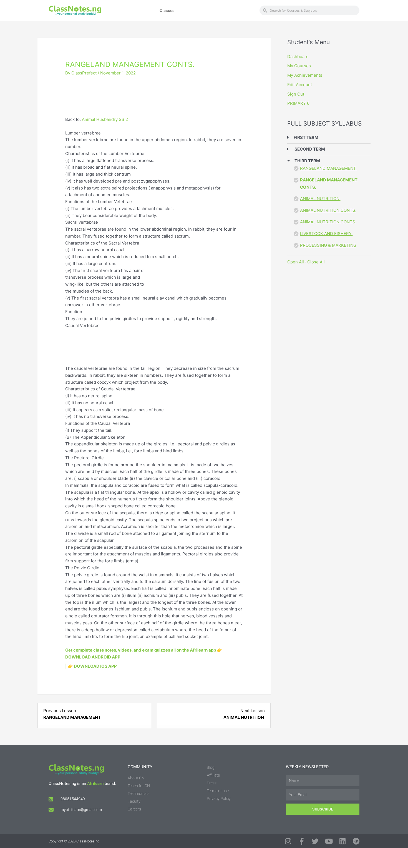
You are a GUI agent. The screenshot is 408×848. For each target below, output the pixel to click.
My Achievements (304, 75)
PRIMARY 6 (298, 103)
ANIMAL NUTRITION (320, 198)
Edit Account (299, 84)
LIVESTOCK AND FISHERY (326, 233)
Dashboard (298, 56)
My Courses (299, 65)
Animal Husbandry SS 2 (105, 119)
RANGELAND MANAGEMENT (328, 168)
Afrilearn (95, 783)
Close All (316, 262)
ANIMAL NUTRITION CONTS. (328, 210)
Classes (167, 10)
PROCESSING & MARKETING (328, 245)
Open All (295, 262)
